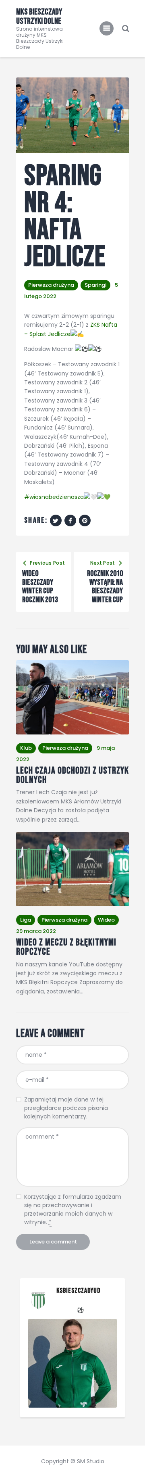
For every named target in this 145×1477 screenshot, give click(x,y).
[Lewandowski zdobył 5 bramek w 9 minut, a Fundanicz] (72, 1363)
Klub (26, 748)
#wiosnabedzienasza (54, 497)
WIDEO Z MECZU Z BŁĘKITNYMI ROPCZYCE (66, 947)
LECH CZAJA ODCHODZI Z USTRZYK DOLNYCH (72, 775)
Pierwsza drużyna (51, 285)
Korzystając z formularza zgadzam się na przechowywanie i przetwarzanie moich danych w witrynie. (72, 1209)
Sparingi (95, 285)
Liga (25, 920)
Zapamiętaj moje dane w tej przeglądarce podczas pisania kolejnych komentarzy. (66, 1107)
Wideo (106, 920)
